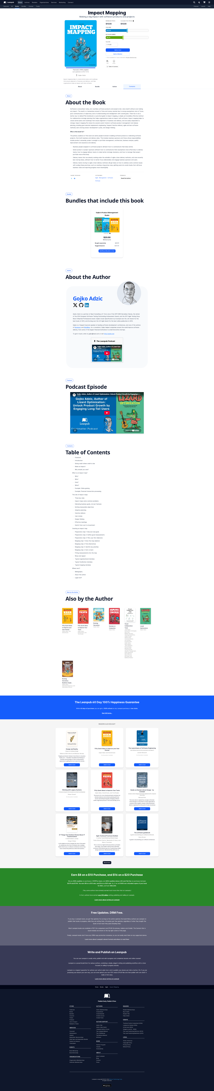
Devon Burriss (128, 653)
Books (17, 6)
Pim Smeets (128, 640)
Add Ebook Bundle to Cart (107, 251)
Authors (27, 2)
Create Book (99, 1011)
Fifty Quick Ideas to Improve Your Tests (107, 790)
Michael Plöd (128, 648)
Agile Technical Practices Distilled (107, 836)
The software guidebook (142, 833)
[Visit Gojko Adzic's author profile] (129, 293)
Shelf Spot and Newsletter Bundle (79, 1039)
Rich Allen (127, 656)
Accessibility (99, 1048)
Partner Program (100, 1044)
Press (97, 1062)
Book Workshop (74, 1050)
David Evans (65, 632)
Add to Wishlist (117, 54)
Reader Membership (131, 57)
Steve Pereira (128, 655)
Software (110, 177)
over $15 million (103, 895)
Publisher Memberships (76, 1062)
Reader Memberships (129, 1009)
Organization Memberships (77, 1060)
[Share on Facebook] (75, 178)
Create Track (99, 1017)
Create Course (100, 1015)
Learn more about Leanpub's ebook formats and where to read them (107, 939)
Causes (98, 1046)
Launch (203, 6)
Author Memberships (102, 1009)
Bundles (24, 6)
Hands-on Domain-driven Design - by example (142, 790)
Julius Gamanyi (128, 645)
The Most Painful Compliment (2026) (133, 1023)
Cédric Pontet (128, 636)
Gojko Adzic (82, 75)
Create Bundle (100, 1013)
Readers (34, 2)
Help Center (126, 1015)
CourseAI (72, 1031)
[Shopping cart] (204, 2)
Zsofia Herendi (128, 649)
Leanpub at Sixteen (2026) (130, 1025)
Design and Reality (72, 749)
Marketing (62, 2)
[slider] (127, 30)
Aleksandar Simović (67, 687)
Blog (97, 1058)
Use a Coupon (73, 1021)
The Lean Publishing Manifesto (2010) (133, 1033)
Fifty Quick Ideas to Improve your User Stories (107, 749)
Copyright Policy (127, 1042)
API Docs (98, 1037)
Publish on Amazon (75, 1041)
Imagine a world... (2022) (129, 1029)
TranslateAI (73, 1043)
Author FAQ (99, 1025)
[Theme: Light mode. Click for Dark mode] (199, 2)
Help (209, 6)
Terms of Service (127, 1040)
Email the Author (126, 178)
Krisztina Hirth (128, 641)
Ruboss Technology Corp (115, 1079)
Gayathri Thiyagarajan (130, 651)
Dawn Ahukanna (129, 652)
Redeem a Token (74, 1023)
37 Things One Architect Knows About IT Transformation (72, 835)
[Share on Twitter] (72, 178)
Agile (96, 177)
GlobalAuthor (73, 1033)
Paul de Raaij (128, 647)
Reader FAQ (126, 1013)
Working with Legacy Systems (72, 790)
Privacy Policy (127, 1044)
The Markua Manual (101, 1035)
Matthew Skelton (129, 657)
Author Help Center (101, 1027)
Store (20, 2)
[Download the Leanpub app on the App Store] (107, 1085)
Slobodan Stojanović (67, 685)
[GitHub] (81, 305)
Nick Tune (127, 632)
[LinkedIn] (87, 305)
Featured (6, 6)
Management (103, 177)
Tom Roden (80, 634)
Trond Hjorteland (129, 639)
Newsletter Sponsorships (76, 1037)
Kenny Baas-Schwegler (130, 631)
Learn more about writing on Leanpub (107, 900)
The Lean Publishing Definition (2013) (133, 1031)
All (12, 6)
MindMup (87, 327)
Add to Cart (117, 50)
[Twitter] (75, 305)
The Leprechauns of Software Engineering (142, 748)
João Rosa (127, 629)
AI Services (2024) (128, 1027)
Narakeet (78, 327)
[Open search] (194, 2)
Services (54, 2)
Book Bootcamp (74, 1052)
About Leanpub (100, 1056)
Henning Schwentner (130, 635)
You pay (108, 41)
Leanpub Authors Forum (102, 1029)
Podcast (196, 6)
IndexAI (71, 1035)
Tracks (38, 6)
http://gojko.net (109, 334)
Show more (107, 862)
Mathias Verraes (129, 633)
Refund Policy (126, 1046)
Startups (97, 180)
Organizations (44, 2)
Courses (31, 6)
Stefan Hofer (128, 637)
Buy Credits (126, 1011)
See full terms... (107, 713)
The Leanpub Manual (102, 1031)
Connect (70, 2)
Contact (98, 1060)
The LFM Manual (100, 1033)
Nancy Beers (128, 644)
